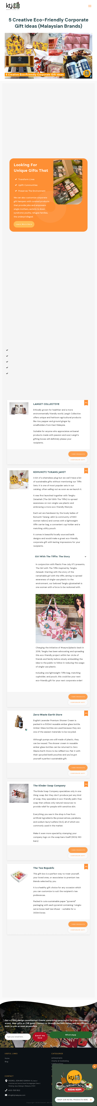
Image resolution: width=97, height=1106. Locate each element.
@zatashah (74, 583)
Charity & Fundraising (60, 1061)
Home (7, 1058)
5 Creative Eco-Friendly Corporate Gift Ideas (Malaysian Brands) (48, 23)
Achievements (56, 1058)
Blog (6, 1062)
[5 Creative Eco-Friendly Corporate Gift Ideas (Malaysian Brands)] (48, 55)
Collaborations (57, 1064)
